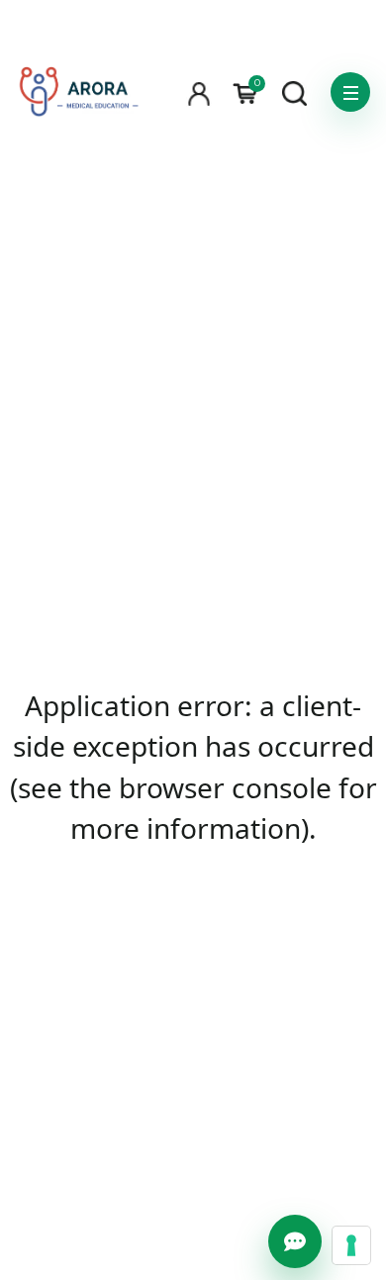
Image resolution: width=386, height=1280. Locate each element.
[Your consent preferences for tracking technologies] (351, 1245)
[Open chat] (295, 1241)
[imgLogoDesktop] (79, 92)
